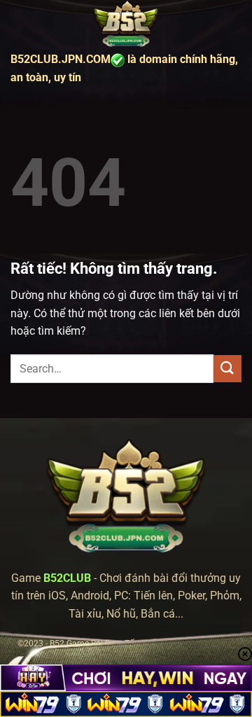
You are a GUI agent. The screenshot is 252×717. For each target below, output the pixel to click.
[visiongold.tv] (126, 24)
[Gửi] (227, 368)
